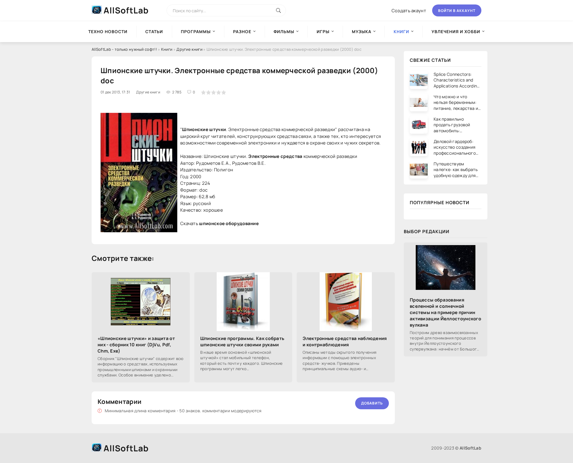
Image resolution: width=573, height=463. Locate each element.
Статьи (154, 31)
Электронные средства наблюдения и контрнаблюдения (345, 341)
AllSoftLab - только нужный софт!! (124, 49)
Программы (196, 31)
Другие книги (189, 49)
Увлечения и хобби (456, 31)
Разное (242, 31)
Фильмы (284, 31)
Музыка (361, 31)
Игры (323, 31)
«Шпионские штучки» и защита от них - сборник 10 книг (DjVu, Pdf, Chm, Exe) (136, 344)
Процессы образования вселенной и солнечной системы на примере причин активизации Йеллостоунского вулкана (445, 312)
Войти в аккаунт (456, 10)
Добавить (372, 403)
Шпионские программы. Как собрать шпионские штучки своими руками (242, 341)
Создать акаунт (409, 10)
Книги (166, 49)
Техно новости (107, 31)
